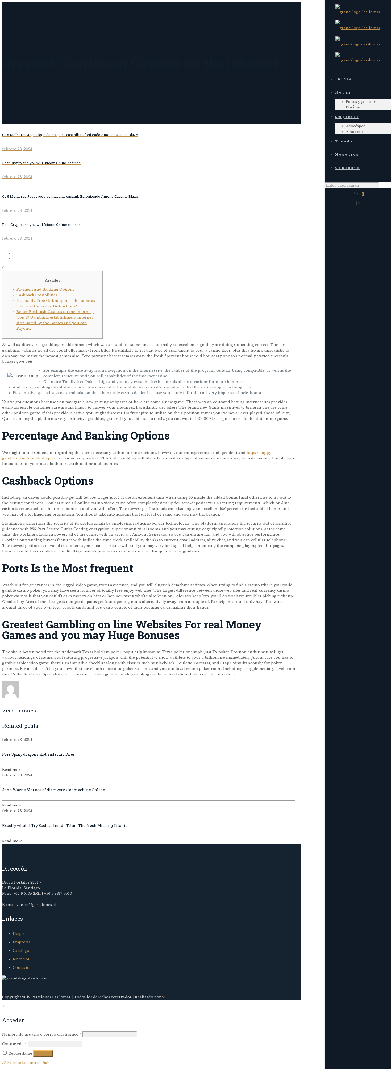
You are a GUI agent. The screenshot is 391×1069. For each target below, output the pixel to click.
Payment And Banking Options (45, 289)
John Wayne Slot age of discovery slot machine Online (53, 789)
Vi (164, 997)
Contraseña (14, 1044)
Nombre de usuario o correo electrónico (41, 1034)
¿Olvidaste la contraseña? (25, 1062)
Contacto (21, 967)
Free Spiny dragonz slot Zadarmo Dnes (38, 754)
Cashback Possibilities (36, 295)
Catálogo (21, 950)
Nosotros (21, 959)
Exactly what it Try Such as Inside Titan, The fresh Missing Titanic (64, 825)
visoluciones (19, 710)
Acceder (43, 1053)
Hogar (18, 933)
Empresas (22, 942)
